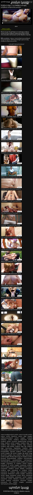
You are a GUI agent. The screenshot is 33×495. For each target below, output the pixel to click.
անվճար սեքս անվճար (8, 444)
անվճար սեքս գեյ (20, 446)
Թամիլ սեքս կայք (15, 456)
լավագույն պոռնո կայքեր (23, 477)
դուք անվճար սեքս (19, 455)
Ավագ (12, 38)
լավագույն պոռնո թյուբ (17, 475)
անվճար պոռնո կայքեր (12, 443)
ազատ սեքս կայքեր (25, 436)
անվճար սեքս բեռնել (7, 446)
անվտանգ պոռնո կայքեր (16, 449)
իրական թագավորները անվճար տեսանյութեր (16, 458)
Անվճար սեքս (6, 5)
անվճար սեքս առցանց (24, 444)
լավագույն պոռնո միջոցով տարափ (13, 478)
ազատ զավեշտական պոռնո (9, 434)
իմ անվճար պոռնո (26, 456)
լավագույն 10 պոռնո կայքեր (10, 465)
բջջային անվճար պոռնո (18, 451)
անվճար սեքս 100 (26, 443)
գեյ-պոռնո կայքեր (6, 455)
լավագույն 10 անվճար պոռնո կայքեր (19, 463)
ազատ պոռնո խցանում (9, 436)
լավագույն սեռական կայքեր (22, 480)
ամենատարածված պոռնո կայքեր (13, 438)
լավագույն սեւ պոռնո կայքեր (12, 482)
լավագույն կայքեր (26, 472)
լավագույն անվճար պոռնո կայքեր (21, 466)
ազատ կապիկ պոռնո (25, 434)
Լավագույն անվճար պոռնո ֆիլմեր (12, 468)
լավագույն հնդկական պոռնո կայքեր (13, 473)
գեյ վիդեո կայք (27, 453)
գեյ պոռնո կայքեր (16, 453)
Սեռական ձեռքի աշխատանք (20, 39)
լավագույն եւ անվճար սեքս (10, 472)
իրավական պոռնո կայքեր (17, 461)
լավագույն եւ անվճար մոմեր (22, 470)
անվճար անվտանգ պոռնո (9, 41)
